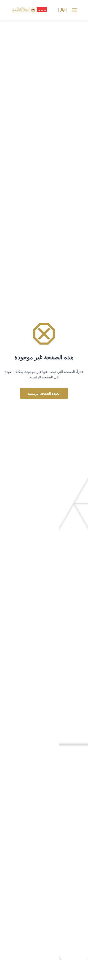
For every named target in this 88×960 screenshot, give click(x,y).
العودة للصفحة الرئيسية (44, 393)
